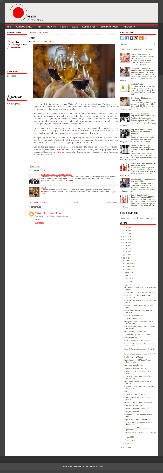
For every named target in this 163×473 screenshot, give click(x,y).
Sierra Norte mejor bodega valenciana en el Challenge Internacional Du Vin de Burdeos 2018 (142, 148)
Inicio (9, 27)
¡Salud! (32, 37)
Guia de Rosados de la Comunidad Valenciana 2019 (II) (142, 196)
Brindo (61, 152)
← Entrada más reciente (38, 202)
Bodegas (75, 27)
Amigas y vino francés (132, 318)
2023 (125, 233)
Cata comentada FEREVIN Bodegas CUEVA (140, 433)
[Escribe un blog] (34, 166)
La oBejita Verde (137, 84)
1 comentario (46, 41)
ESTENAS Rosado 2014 (133, 315)
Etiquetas (137, 49)
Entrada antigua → (111, 202)
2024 (125, 230)
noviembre (129, 263)
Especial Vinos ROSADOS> (110, 27)
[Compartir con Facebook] (39, 166)
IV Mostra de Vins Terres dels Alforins (138, 402)
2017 (125, 252)
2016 (125, 255)
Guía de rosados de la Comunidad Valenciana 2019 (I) (143, 164)
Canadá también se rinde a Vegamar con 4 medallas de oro (142, 115)
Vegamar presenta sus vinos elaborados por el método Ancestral (141, 132)
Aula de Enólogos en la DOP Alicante (137, 335)
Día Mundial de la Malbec (133, 357)
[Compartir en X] (36, 166)
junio (127, 279)
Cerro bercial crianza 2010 (133, 405)
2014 (125, 447)
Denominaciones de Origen (24, 27)
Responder (39, 223)
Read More (69, 180)
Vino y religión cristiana (132, 412)
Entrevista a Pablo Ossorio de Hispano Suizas (141, 99)
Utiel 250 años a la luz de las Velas (137, 341)
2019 (125, 246)
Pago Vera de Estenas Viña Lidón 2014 (138, 420)
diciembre (129, 260)
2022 (125, 236)
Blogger (152, 218)
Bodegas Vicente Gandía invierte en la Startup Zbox (143, 180)
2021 (125, 239)
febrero (128, 440)
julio (126, 276)
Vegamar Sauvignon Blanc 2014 (136, 408)
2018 (125, 249)
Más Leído (126, 49)
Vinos (40, 27)
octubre (128, 266)
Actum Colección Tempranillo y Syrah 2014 (139, 292)
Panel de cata (51, 27)
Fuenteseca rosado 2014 (133, 365)
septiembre (129, 269)
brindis (38, 32)
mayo (127, 282)
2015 (125, 258)
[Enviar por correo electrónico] (31, 166)
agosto (128, 273)
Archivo (149, 49)
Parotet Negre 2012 (131, 338)
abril (127, 285)
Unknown (38, 213)
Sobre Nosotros (129, 27)
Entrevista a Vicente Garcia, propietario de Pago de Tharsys (142, 69)
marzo (127, 437)
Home (32, 32)
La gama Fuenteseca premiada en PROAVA (140, 354)
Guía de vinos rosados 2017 (141, 54)
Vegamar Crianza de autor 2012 (135, 368)
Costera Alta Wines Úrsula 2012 (135, 394)
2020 (125, 243)
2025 (125, 227)
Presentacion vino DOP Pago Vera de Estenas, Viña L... (137, 361)
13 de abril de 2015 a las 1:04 (53, 213)
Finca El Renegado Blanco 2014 (135, 331)
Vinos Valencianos (80, 466)
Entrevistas (64, 27)
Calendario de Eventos (89, 27)
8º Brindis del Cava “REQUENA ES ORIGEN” (56, 175)
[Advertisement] (15, 59)
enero (127, 443)
